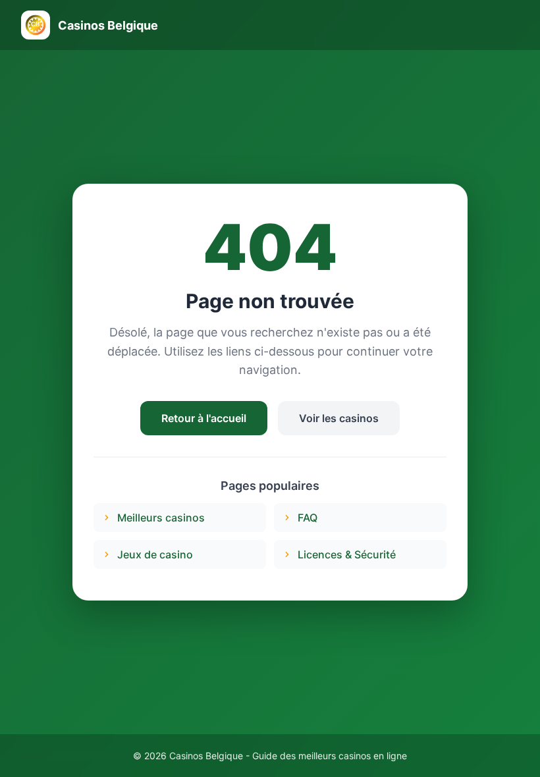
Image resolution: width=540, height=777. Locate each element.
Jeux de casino (155, 554)
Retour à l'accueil (203, 418)
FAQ (307, 517)
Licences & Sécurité (347, 554)
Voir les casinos (339, 418)
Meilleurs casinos (161, 517)
